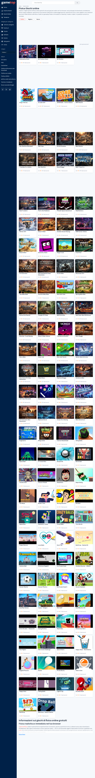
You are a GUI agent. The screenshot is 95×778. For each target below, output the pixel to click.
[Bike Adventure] (84, 412)
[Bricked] (84, 495)
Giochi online (26, 6)
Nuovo (38, 19)
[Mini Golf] (65, 600)
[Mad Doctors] (84, 203)
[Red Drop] (28, 704)
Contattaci (4, 65)
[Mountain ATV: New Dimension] (28, 370)
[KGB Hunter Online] (84, 224)
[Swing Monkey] (46, 621)
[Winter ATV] (28, 224)
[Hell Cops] (46, 138)
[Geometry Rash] (46, 245)
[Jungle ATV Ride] (46, 307)
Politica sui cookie (6, 73)
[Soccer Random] (84, 579)
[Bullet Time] (46, 495)
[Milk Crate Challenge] (46, 642)
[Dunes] (46, 663)
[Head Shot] (65, 474)
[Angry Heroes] (28, 95)
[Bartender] (84, 454)
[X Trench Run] (46, 454)
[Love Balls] (46, 537)
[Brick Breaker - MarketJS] (28, 621)
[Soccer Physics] (46, 579)
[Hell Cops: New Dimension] (84, 307)
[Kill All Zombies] (65, 138)
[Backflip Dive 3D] (84, 600)
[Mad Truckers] (28, 203)
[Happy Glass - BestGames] (84, 642)
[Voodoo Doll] (28, 474)
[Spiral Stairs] (65, 642)
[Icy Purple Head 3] (65, 579)
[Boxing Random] (65, 495)
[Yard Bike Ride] (28, 286)
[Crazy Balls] (65, 516)
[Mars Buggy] (84, 328)
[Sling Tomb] (46, 433)
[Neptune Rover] (46, 412)
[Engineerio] (28, 433)
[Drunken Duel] (84, 683)
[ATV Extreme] (28, 265)
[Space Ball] (28, 454)
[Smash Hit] (65, 454)
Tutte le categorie (8, 24)
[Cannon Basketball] (65, 433)
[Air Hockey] (65, 51)
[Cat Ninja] (28, 495)
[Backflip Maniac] (28, 600)
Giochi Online (7, 14)
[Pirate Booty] (65, 663)
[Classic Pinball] (46, 474)
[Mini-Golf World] (65, 349)
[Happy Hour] (28, 683)
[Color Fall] (46, 349)
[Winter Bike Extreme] (84, 349)
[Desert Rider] (46, 224)
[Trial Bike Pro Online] (28, 159)
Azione (5, 38)
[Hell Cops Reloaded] (28, 391)
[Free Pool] (84, 245)
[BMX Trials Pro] (84, 159)
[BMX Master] (84, 95)
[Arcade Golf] (46, 95)
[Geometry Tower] (46, 516)
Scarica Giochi (7, 10)
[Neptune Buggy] (65, 370)
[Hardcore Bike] (84, 370)
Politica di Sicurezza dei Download (8, 69)
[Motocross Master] (28, 307)
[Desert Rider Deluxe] (46, 328)
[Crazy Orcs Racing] (65, 412)
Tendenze (6, 17)
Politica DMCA (5, 76)
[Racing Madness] (84, 391)
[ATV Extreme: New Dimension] (28, 412)
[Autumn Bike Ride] (46, 286)
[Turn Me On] (84, 516)
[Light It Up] (65, 683)
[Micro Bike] (28, 349)
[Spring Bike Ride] (84, 286)
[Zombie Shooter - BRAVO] (84, 558)
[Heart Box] (65, 621)
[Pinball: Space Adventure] (65, 203)
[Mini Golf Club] (65, 286)
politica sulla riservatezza (8, 79)
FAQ (2, 62)
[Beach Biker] (28, 245)
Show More (22, 734)
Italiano (4, 52)
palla (20, 730)
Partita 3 (6, 28)
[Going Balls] (84, 433)
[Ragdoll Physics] (28, 663)
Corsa (5, 44)
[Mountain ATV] (84, 265)
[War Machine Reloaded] (28, 138)
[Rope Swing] (84, 474)
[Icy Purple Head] (65, 558)
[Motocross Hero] (84, 621)
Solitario (5, 34)
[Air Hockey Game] (46, 51)
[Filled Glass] (46, 370)
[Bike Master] (84, 138)
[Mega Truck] (65, 245)
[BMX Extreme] (65, 307)
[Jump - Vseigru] (46, 600)
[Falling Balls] (46, 683)
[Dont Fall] (65, 537)
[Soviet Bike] (65, 265)
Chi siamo (4, 59)
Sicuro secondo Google (7, 85)
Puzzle (5, 31)
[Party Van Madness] (46, 203)
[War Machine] (46, 159)
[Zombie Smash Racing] (65, 224)
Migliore (30, 19)
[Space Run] (28, 516)
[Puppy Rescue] (28, 537)
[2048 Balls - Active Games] (65, 95)
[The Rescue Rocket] (65, 328)
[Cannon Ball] (28, 558)
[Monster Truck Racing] (28, 328)
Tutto (22, 19)
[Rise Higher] (28, 642)
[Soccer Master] (28, 579)
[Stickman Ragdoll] (46, 558)
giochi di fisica (23, 726)
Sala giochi (6, 41)
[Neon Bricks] (46, 391)
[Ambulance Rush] (28, 51)
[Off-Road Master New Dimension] (46, 265)
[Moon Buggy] (65, 159)
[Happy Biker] (65, 391)
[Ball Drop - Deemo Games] (46, 704)
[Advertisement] (56, 32)
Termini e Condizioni (6, 82)
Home (5, 7)
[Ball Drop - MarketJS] (84, 537)
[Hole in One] (84, 663)
